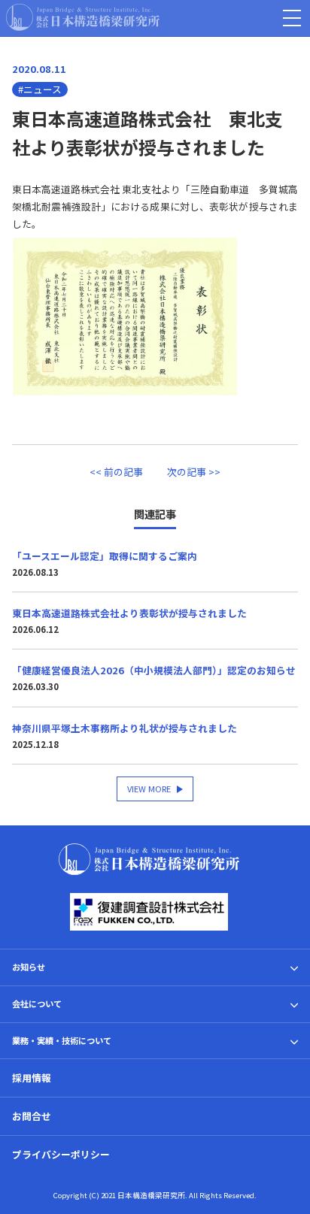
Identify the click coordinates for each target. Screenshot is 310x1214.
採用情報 (31, 1077)
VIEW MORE (149, 789)
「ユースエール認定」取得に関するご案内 (104, 556)
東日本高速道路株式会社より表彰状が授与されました (129, 613)
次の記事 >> (193, 472)
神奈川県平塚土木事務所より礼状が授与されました (124, 728)
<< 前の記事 (116, 472)
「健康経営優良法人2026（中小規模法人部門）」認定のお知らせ (154, 670)
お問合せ (31, 1116)
